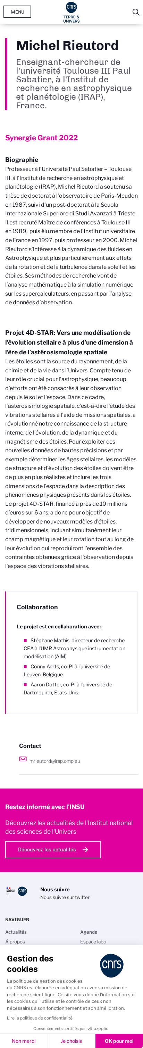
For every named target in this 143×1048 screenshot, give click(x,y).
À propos (15, 941)
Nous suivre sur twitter (65, 897)
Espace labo (93, 941)
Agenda (88, 932)
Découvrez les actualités (47, 850)
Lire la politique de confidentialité (40, 1018)
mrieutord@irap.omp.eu (55, 761)
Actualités (16, 932)
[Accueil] (71, 12)
